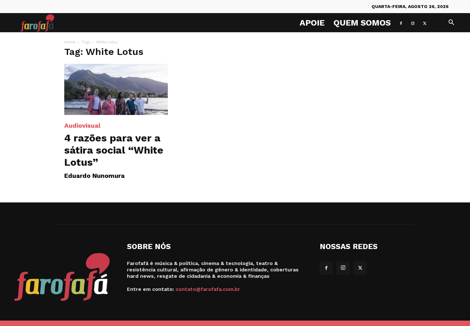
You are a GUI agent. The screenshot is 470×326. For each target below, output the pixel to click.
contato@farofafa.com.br (208, 289)
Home (69, 42)
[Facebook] (401, 22)
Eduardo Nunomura (94, 175)
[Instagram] (413, 22)
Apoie (312, 22)
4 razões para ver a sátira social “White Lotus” (113, 150)
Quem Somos (362, 22)
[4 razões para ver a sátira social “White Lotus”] (116, 89)
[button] (451, 23)
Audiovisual (82, 125)
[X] (424, 22)
